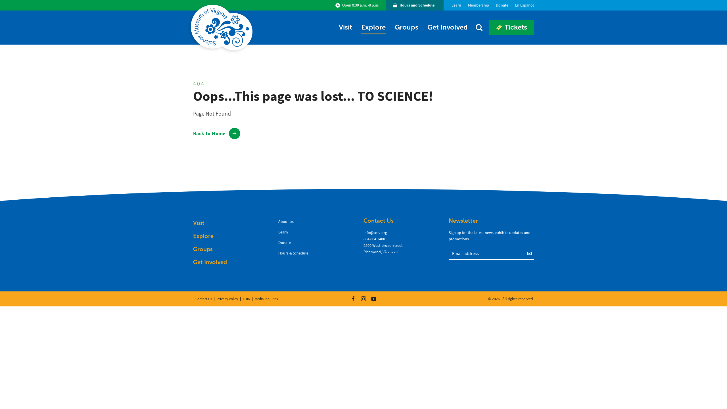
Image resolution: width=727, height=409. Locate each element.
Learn (283, 232)
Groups (406, 27)
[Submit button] (530, 253)
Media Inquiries (266, 299)
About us (286, 221)
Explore (373, 27)
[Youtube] (374, 299)
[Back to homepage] (222, 27)
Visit (345, 27)
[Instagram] (363, 299)
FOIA (246, 299)
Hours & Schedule (293, 253)
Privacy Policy (227, 299)
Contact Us (203, 299)
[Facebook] (353, 299)
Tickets (516, 27)
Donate (284, 242)
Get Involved (447, 27)
